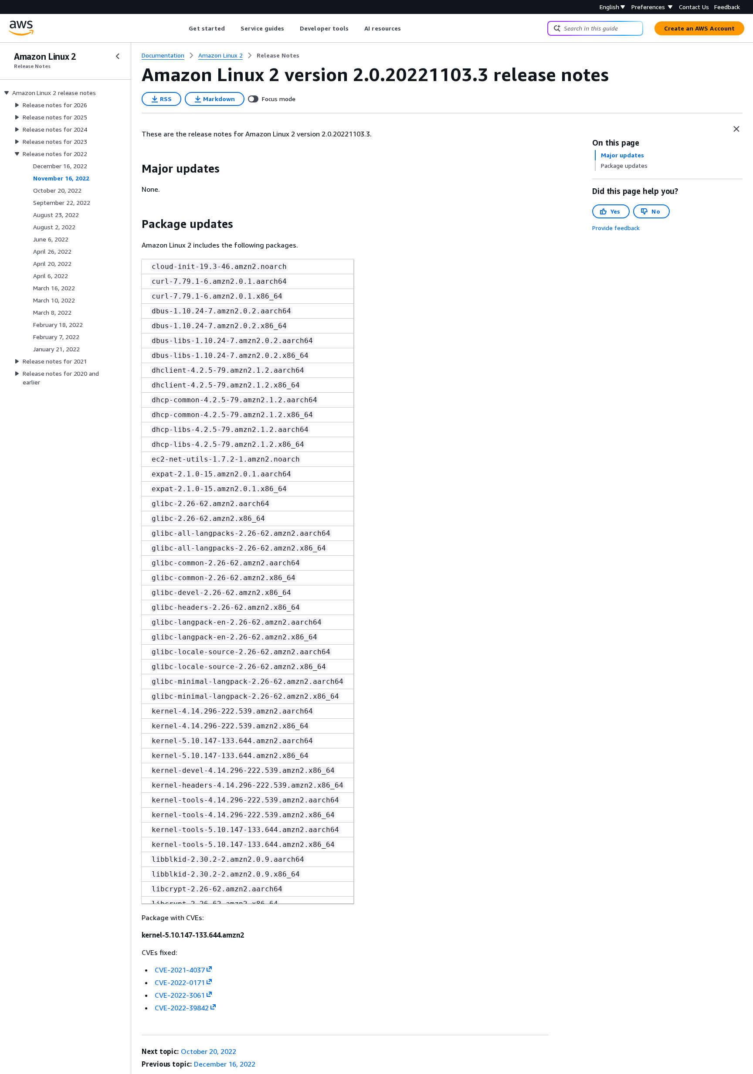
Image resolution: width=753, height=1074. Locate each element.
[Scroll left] (182, 28)
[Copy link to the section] (134, 168)
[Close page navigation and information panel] (736, 129)
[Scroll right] (407, 28)
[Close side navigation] (118, 56)
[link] (278, 55)
